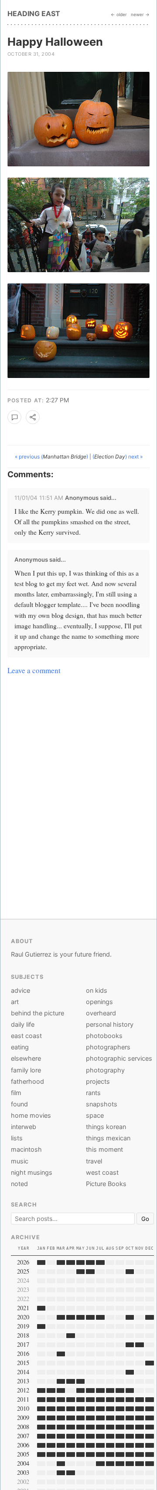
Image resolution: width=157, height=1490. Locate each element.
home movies (31, 1115)
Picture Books (106, 1183)
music (19, 1161)
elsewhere (26, 1058)
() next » (117, 456)
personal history (109, 1024)
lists (17, 1138)
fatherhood (27, 1081)
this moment (104, 1149)
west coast (102, 1172)
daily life (22, 1024)
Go (145, 1218)
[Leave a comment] (14, 417)
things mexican (108, 1138)
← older (119, 14)
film (16, 1092)
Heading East (33, 13)
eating (20, 1047)
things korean (106, 1126)
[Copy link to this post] (33, 417)
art (15, 1001)
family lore (26, 1070)
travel (94, 1161)
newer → (140, 14)
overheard (101, 1013)
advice (20, 990)
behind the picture (37, 1013)
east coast (26, 1035)
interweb (23, 1126)
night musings (31, 1172)
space (95, 1115)
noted (19, 1183)
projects (98, 1081)
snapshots (101, 1104)
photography (105, 1070)
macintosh (26, 1149)
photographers (108, 1047)
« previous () (52, 456)
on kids (96, 990)
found (19, 1104)
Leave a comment (34, 670)
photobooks (104, 1035)
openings (99, 1001)
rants (93, 1092)
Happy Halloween (55, 41)
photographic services (119, 1058)
